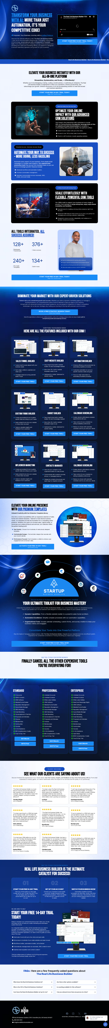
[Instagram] (73, 1013)
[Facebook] (67, 1013)
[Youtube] (85, 1013)
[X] (79, 1013)
